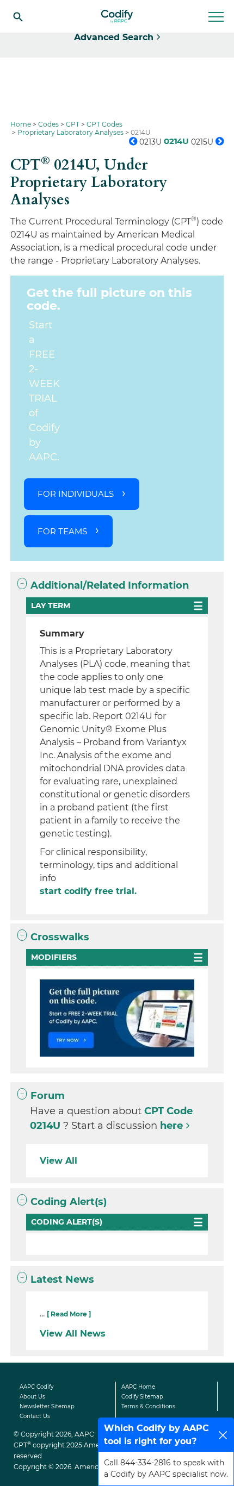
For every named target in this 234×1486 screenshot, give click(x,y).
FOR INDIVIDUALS (76, 494)
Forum (47, 1096)
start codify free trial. (88, 891)
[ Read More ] (69, 1314)
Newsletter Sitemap (47, 1406)
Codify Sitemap (142, 1396)
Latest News (62, 1279)
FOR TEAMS (62, 531)
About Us (32, 1396)
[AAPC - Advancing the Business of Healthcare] (117, 16)
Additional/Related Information (109, 585)
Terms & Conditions (148, 1406)
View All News (73, 1333)
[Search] (17, 16)
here (171, 1126)
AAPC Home (138, 1386)
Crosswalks (59, 937)
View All (58, 1161)
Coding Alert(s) (68, 1202)
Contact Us (35, 1416)
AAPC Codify (36, 1386)
